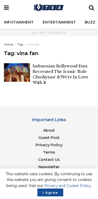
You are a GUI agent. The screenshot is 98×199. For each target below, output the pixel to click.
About (49, 130)
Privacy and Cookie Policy (67, 185)
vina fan (33, 44)
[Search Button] (91, 8)
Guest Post (49, 137)
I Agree (50, 192)
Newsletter (49, 167)
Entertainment (59, 22)
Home (8, 44)
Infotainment (19, 22)
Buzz (90, 22)
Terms (49, 152)
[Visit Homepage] (49, 8)
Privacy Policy (49, 145)
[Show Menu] (6, 8)
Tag (20, 44)
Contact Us (49, 159)
